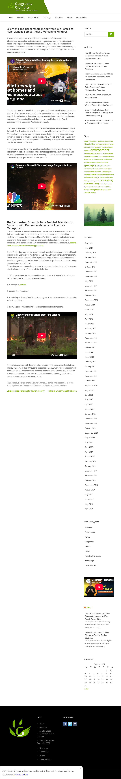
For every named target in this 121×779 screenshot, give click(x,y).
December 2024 (91, 272)
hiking (95, 171)
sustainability (105, 180)
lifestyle (96, 177)
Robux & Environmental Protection (62, 391)
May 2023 (89, 314)
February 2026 (90, 253)
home (99, 172)
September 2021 (91, 385)
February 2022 (90, 362)
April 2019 (89, 509)
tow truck (98, 190)
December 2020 (91, 419)
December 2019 (91, 471)
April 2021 (89, 404)
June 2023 (89, 310)
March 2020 (89, 457)
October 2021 (90, 381)
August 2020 (90, 438)
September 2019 (91, 485)
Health (87, 546)
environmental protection (96, 162)
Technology (89, 561)
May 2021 (89, 400)
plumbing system (93, 181)
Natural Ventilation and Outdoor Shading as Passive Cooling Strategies (97, 66)
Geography (89, 542)
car (112, 141)
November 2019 (91, 476)
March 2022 (89, 357)
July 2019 (88, 495)
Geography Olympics (23, 5)
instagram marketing (108, 174)
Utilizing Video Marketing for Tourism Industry (26, 391)
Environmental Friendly (96, 156)
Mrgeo (69, 17)
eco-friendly (98, 147)
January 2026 (90, 257)
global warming (99, 168)
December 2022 (91, 338)
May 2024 (89, 281)
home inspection (106, 171)
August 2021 (90, 390)
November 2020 (91, 423)
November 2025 (91, 262)
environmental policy (97, 159)
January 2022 (90, 366)
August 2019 (90, 490)
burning (23, 285)
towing (92, 190)
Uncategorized (90, 565)
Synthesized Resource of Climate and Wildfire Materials (35, 386)
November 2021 (91, 376)
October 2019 (90, 480)
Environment (90, 532)
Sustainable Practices (105, 184)
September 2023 (91, 300)
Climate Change (38, 383)
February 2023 (90, 329)
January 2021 (90, 414)
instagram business (96, 174)
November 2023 (91, 291)
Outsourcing (103, 177)
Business (88, 527)
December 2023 (91, 286)
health (90, 172)
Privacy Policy (81, 17)
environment (99, 150)
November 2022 (91, 343)
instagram (87, 174)
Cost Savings (110, 144)
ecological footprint (107, 147)
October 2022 (90, 348)
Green (106, 168)
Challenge (47, 17)
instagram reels (88, 177)
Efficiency (87, 150)
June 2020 (89, 447)
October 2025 (90, 267)
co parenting (102, 144)
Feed (88, 607)
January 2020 (90, 466)
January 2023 (90, 333)
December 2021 (91, 371)
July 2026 (88, 243)
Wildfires (63, 386)
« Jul (86, 689)
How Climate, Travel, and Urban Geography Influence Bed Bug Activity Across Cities (97, 56)
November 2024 (91, 276)
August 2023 (90, 305)
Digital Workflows (89, 147)
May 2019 (89, 504)
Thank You (59, 17)
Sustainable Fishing (91, 184)
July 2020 (88, 442)
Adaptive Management (21, 383)
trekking (105, 189)
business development (104, 141)
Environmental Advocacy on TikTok (94, 153)
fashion (106, 162)
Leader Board (33, 17)
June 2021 (89, 395)
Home (11, 17)
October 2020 (90, 428)
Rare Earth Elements (93, 556)
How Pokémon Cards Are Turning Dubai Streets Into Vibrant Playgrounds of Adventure (98, 87)
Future (87, 537)
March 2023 (89, 324)
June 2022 (89, 352)
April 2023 (89, 319)
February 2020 (90, 461)
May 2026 (89, 248)
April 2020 (89, 452)
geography (90, 165)
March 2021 (89, 409)
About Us (20, 17)
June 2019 (89, 499)
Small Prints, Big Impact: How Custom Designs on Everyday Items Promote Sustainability (99, 113)
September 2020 (91, 433)
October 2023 (90, 295)
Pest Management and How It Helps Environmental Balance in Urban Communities (99, 77)
